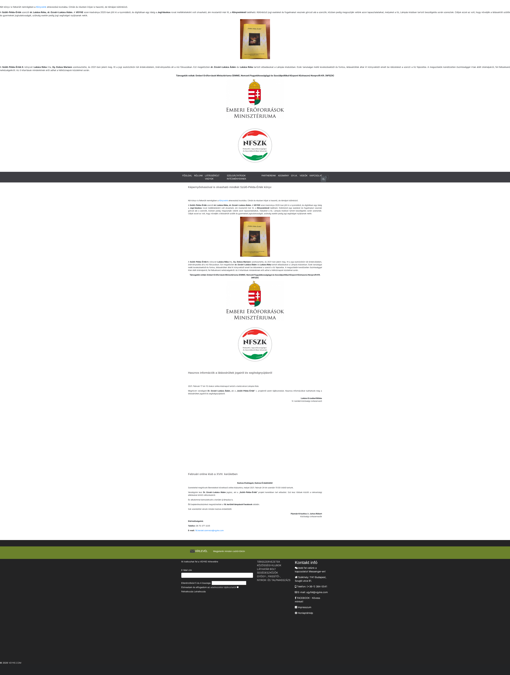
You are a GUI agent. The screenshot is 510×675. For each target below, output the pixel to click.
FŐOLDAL (187, 175)
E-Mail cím (186, 570)
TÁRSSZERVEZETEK (268, 561)
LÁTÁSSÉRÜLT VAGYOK (212, 177)
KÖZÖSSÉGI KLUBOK (269, 565)
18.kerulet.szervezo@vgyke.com (209, 530)
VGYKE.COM (15, 662)
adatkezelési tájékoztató (223, 587)
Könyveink (41, 7)
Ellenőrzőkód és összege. (196, 583)
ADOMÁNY (283, 175)
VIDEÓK (303, 175)
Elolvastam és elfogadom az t (208, 587)
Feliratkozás (187, 591)
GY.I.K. (294, 175)
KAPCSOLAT (316, 175)
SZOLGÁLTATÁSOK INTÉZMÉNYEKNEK (236, 177)
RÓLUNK (198, 175)
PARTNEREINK (269, 175)
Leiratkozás (200, 591)
